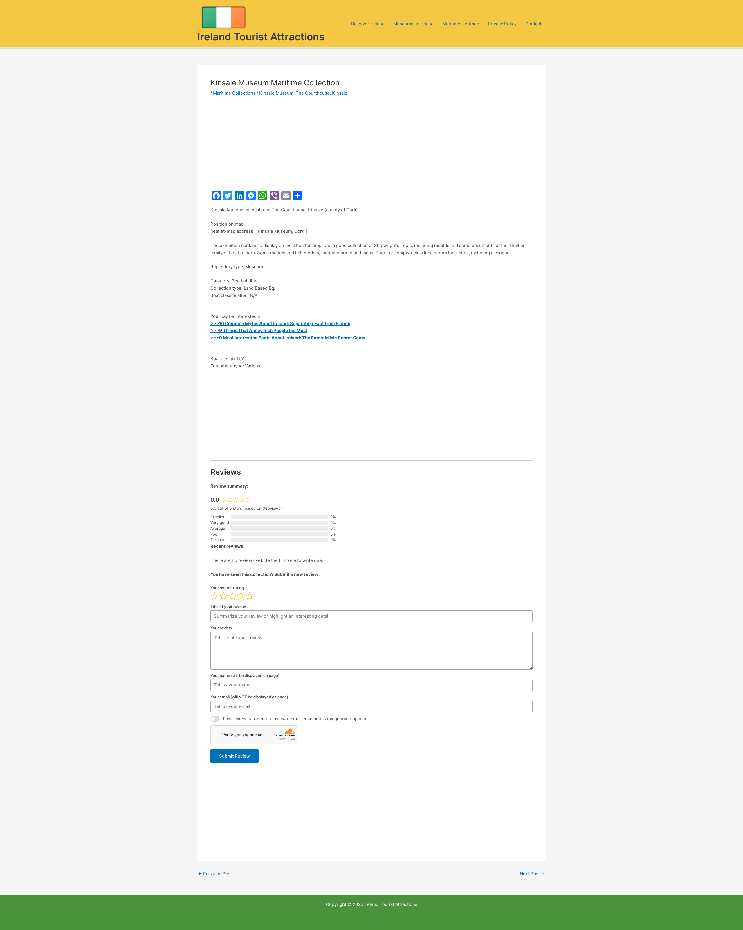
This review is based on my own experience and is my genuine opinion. (295, 718)
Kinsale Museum (276, 93)
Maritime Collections (234, 93)
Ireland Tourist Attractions (260, 36)
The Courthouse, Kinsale (321, 93)
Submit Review (234, 756)
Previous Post (215, 873)
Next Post (532, 873)
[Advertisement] (371, 145)
